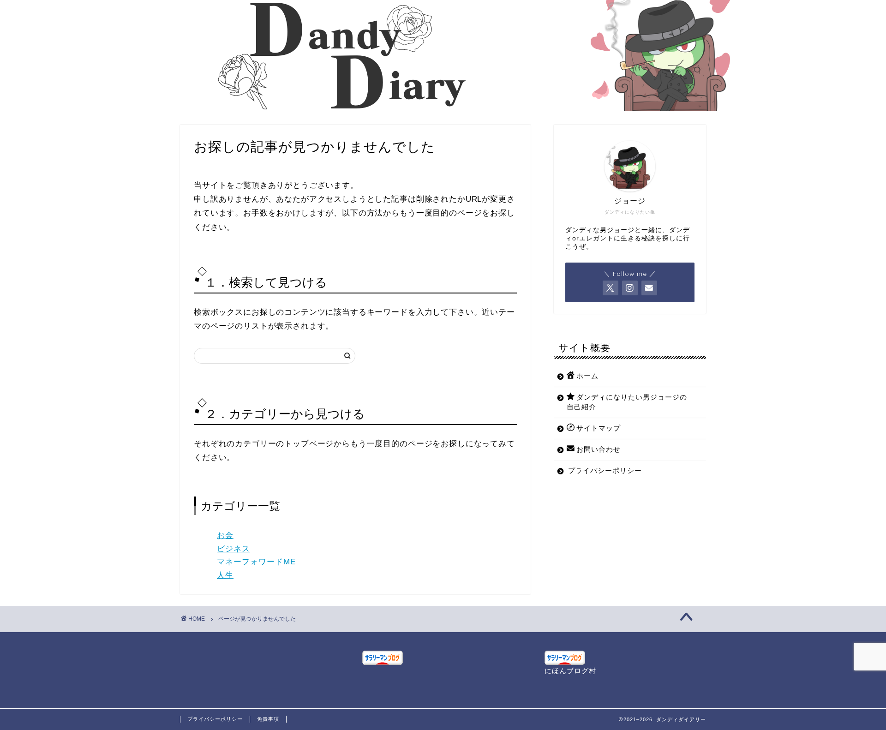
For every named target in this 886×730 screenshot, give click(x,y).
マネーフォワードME (256, 561)
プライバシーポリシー (605, 470)
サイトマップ (598, 428)
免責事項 (268, 719)
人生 (225, 575)
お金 (225, 535)
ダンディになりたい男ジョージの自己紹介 (627, 402)
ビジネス (233, 549)
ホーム (587, 376)
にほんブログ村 (570, 671)
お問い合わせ (598, 449)
